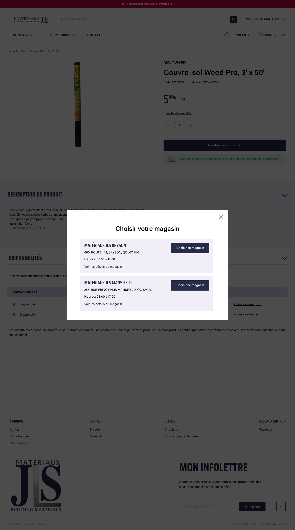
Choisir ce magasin (190, 248)
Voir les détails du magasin (103, 267)
